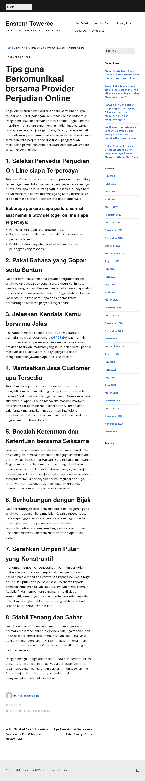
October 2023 (112, 431)
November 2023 (114, 423)
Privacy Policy (125, 23)
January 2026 (112, 222)
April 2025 (110, 292)
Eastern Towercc (29, 23)
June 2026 (110, 183)
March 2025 (111, 299)
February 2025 (113, 307)
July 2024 (110, 361)
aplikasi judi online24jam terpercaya (30, 710)
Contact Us (98, 30)
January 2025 (112, 315)
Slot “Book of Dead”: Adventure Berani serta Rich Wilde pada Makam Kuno (27, 734)
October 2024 (112, 338)
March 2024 (111, 392)
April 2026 (110, 199)
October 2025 (112, 245)
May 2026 (110, 191)
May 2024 (110, 377)
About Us (80, 30)
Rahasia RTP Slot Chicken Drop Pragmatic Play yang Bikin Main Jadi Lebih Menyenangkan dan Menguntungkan (120, 112)
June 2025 (110, 276)
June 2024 (110, 369)
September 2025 (114, 253)
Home (9, 47)
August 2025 (112, 261)
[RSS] (137, 770)
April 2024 (110, 385)
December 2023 (113, 416)
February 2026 (113, 214)
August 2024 (112, 354)
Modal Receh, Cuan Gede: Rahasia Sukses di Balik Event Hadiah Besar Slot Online (122, 74)
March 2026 (111, 207)
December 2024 (113, 323)
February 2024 (113, 400)
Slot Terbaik (82, 23)
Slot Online (15, 705)
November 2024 (114, 331)
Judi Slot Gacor (103, 23)
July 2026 (110, 176)
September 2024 (114, 346)
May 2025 (110, 284)
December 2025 (113, 230)
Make (19, 770)
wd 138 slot (59, 337)
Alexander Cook (28, 695)
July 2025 (110, 268)
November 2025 (114, 238)
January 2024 (112, 408)
